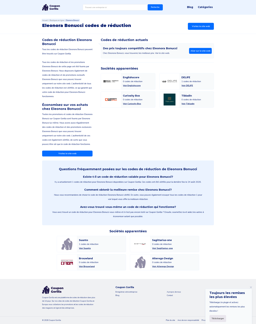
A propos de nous (174, 292)
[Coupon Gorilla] (51, 7)
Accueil (45, 20)
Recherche (155, 7)
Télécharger (218, 318)
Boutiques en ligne (57, 20)
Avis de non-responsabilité (188, 320)
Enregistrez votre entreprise (126, 292)
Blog (190, 7)
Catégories (205, 7)
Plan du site (170, 320)
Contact (170, 295)
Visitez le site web (201, 26)
